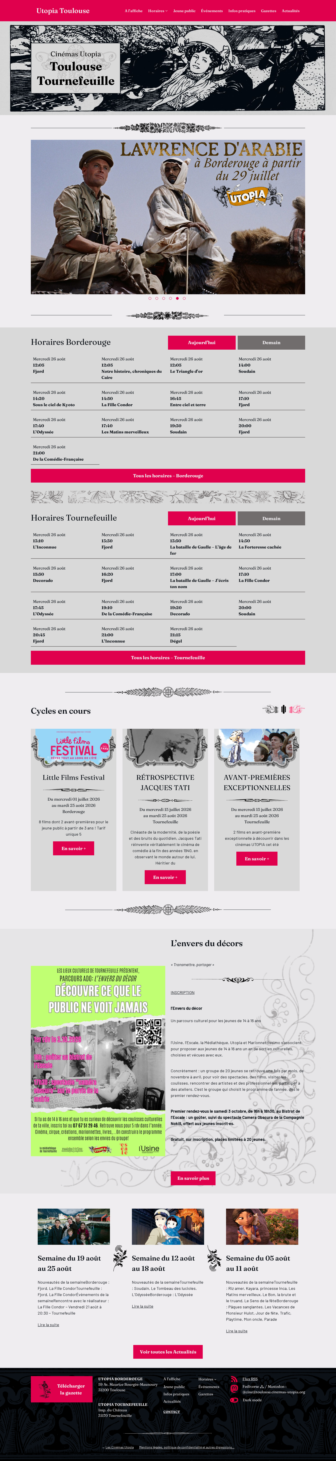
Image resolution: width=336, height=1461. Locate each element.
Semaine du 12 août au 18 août (163, 1263)
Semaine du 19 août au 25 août (69, 1263)
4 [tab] (171, 299)
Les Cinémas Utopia (120, 1447)
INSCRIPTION (183, 992)
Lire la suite (48, 1324)
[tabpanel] (168, 218)
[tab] (202, 343)
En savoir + (73, 848)
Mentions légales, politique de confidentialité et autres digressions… (187, 1447)
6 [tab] (185, 299)
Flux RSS (250, 1379)
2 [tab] (157, 299)
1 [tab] (151, 299)
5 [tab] (178, 299)
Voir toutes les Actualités (168, 1352)
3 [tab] (164, 299)
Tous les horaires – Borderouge (168, 475)
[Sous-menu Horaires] (166, 10)
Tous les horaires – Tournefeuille (168, 657)
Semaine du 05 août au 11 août (258, 1263)
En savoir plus (193, 1178)
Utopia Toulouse (63, 10)
